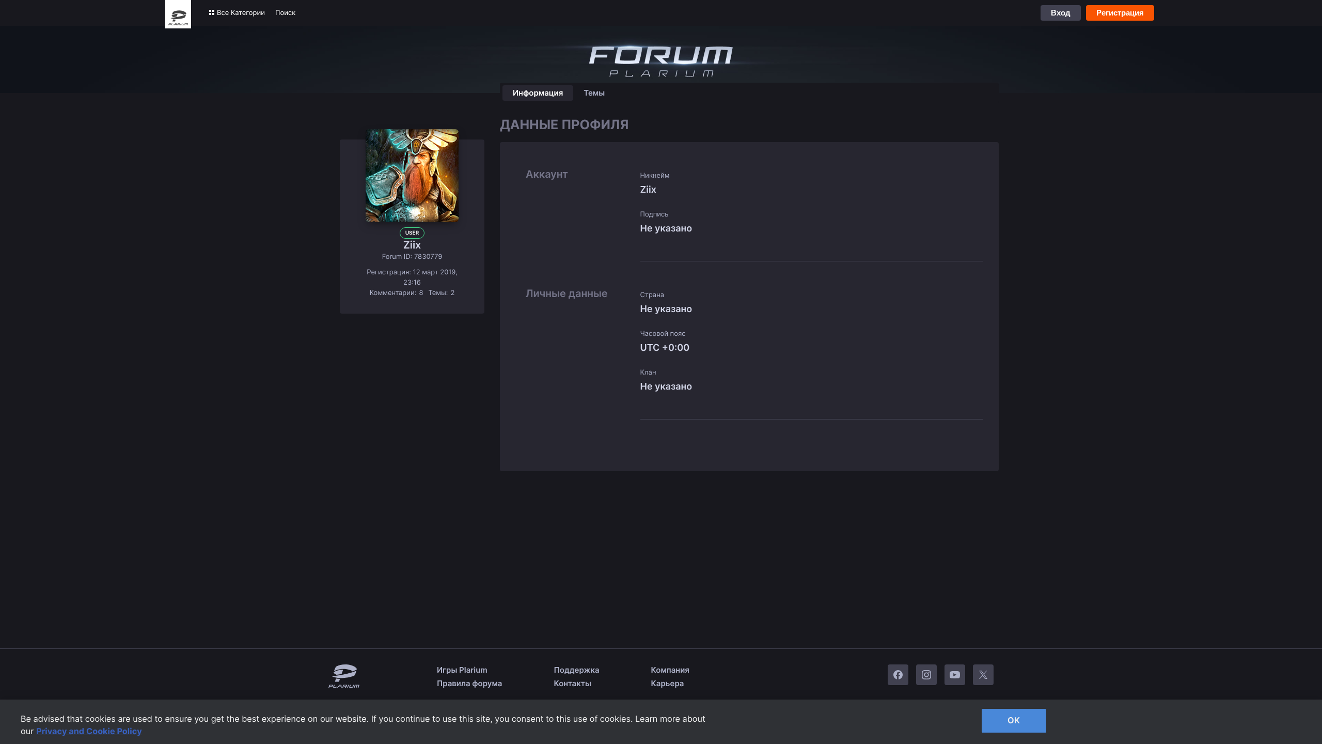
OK (1014, 720)
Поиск (285, 13)
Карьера (667, 683)
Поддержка (577, 670)
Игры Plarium (462, 670)
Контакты (572, 683)
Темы (594, 93)
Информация (538, 93)
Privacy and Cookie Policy (89, 731)
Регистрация (1120, 12)
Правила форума (469, 683)
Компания (670, 670)
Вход (1061, 12)
